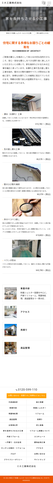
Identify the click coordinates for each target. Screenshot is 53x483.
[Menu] (49, 2)
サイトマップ (39, 460)
